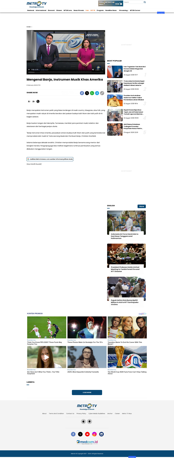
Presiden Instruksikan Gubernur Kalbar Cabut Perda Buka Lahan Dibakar (134, 97)
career (117, 414)
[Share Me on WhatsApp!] (92, 93)
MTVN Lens (68, 10)
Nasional (30, 10)
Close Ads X (161, 13)
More (141, 206)
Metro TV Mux (127, 414)
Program (100, 10)
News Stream (79, 10)
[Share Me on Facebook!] (82, 93)
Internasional (41, 10)
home (29, 27)
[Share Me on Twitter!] (87, 93)
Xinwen (59, 10)
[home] (87, 406)
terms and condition (56, 414)
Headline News (111, 10)
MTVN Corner (135, 10)
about (44, 414)
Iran (87, 10)
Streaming (123, 10)
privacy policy (81, 414)
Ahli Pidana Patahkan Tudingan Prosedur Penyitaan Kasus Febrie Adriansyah (133, 127)
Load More (87, 392)
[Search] (145, 2)
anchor (109, 414)
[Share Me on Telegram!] (97, 93)
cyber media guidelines (97, 414)
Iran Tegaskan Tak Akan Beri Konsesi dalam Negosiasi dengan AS (135, 69)
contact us (70, 414)
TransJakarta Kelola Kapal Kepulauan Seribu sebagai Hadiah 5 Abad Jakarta (134, 83)
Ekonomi (51, 10)
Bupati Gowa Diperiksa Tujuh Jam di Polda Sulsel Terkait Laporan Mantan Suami (133, 113)
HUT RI (92, 10)
